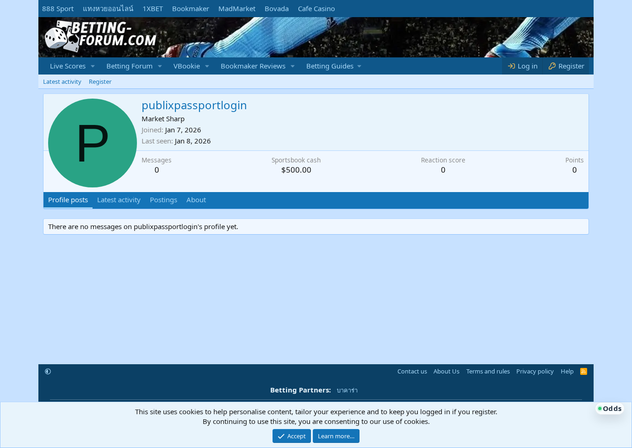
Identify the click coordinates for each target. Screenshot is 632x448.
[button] (93, 66)
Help (567, 371)
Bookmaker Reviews (253, 65)
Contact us (412, 371)
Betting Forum (129, 65)
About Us (446, 371)
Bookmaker (190, 8)
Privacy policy (535, 371)
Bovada (277, 8)
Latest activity (62, 81)
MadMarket (236, 8)
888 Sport (58, 8)
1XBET (153, 8)
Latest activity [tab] (119, 199)
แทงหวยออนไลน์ (108, 8)
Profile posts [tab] (68, 199)
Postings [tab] (163, 199)
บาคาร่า (347, 390)
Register (100, 81)
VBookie (186, 65)
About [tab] (196, 199)
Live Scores (68, 65)
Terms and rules (488, 371)
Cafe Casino (316, 8)
